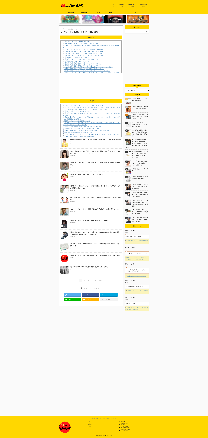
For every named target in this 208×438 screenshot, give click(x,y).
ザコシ (110, 12)
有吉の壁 (90, 426)
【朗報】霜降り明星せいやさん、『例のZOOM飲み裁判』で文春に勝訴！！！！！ (140, 194)
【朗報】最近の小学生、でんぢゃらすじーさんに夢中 (140, 177)
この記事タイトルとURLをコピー (91, 288)
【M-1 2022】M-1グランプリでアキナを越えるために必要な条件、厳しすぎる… (140, 212)
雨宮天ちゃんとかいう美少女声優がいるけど (77, 121)
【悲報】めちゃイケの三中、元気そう (140, 170)
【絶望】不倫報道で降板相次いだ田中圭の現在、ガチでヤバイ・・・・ (85, 63)
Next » (100, 280)
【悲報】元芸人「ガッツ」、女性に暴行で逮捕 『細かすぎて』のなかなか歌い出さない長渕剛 (140, 203)
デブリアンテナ (124, 426)
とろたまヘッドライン (126, 427)
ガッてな (123, 424)
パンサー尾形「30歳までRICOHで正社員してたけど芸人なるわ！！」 (139, 124)
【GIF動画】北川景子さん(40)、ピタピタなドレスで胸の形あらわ (83, 55)
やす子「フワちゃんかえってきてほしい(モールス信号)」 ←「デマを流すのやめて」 (140, 163)
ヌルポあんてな (71, 12)
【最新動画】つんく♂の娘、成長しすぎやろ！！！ (79, 57)
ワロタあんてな (84, 12)
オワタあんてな (124, 423)
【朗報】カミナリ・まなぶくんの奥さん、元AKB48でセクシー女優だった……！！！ (140, 186)
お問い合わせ (143, 5)
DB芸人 (90, 424)
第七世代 (97, 12)
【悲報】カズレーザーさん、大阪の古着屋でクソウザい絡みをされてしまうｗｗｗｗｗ (95, 255)
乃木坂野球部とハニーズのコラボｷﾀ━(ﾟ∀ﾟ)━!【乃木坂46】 (82, 43)
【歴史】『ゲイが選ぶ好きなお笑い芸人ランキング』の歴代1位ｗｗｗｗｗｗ (140, 219)
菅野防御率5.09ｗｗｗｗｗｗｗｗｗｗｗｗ (76, 61)
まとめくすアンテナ (125, 429)
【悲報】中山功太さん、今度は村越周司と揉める (140, 99)
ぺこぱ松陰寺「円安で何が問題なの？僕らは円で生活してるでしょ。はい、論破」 (88, 67)
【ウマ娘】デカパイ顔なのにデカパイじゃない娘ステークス (82, 129)
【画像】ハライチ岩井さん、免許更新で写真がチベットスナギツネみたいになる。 (140, 116)
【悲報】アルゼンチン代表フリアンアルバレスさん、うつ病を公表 (83, 105)
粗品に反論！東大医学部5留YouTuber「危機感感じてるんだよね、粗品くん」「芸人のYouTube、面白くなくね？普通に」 (137, 143)
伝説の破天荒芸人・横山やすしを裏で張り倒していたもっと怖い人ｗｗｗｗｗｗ (93, 267)
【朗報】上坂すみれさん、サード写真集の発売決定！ (80, 136)
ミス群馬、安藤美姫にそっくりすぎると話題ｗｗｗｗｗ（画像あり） (84, 51)
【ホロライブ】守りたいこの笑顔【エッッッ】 (78, 111)
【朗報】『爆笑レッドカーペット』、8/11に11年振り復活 (140, 107)
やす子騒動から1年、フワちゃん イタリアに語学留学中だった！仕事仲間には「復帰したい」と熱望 (140, 154)
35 (95, 280)
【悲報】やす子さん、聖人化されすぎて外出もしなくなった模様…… (90, 220)
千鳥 (89, 421)
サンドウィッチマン (93, 423)
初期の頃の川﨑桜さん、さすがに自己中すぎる (78, 41)
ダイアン (123, 12)
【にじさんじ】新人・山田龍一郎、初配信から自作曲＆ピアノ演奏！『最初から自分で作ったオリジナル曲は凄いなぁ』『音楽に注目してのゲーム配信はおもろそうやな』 (91, 108)
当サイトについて (132, 5)
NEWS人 (123, 421)
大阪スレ (136, 12)
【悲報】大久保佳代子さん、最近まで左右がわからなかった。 (88, 174)
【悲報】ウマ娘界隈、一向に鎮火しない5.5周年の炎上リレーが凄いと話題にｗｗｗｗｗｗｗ (91, 131)
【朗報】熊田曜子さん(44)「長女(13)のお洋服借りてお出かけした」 (84, 69)
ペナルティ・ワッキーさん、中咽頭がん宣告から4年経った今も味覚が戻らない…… (94, 209)
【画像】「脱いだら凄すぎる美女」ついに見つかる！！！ (81, 59)
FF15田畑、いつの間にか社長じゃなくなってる (78, 133)
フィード (113, 5)
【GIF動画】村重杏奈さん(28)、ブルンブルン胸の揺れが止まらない (84, 53)
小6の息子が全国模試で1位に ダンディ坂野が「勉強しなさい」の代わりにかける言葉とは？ (140, 133)
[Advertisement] (91, 86)
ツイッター (121, 5)
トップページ (114, 418)
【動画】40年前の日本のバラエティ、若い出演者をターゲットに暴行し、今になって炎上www (92, 135)
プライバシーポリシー (96, 418)
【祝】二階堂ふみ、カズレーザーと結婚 (136, 276)
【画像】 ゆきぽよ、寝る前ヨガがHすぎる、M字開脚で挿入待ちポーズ (85, 49)
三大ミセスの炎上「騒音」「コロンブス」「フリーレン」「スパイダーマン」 (87, 71)
